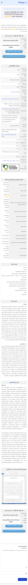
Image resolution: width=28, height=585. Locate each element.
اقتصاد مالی (10, 99)
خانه (22, 9)
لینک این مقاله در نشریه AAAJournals (11, 161)
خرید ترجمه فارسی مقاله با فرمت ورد (13, 56)
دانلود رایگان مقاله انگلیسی (13, 51)
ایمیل (26, 573)
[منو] (1, 3)
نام (26, 567)
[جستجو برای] (26, 3)
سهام (3, 109)
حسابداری (13, 92)
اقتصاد (17, 92)
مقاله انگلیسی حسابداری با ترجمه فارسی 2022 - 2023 (12, 9)
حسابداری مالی (16, 99)
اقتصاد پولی (4, 99)
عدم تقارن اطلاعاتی (15, 109)
